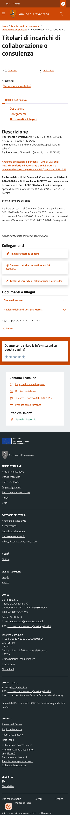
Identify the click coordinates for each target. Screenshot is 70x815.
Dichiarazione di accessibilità (17, 745)
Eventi (5, 582)
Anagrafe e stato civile (14, 521)
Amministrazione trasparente (25, 26)
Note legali (8, 740)
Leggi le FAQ (8, 753)
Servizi (38, 799)
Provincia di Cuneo (12, 724)
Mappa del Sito (23, 803)
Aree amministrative (13, 471)
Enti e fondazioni (11, 482)
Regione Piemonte (12, 3)
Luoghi (5, 577)
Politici (5, 498)
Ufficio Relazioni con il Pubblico (18, 659)
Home (5, 26)
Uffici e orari (8, 664)
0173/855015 (20, 612)
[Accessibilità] (8, 806)
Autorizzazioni (9, 526)
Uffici (4, 503)
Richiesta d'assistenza (14, 765)
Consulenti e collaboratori (14, 29)
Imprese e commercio (13, 536)
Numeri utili (8, 669)
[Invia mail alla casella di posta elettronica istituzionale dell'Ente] (26, 621)
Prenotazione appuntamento (17, 761)
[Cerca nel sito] (60, 14)
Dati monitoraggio (11, 799)
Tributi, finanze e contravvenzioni (19, 541)
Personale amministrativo (16, 492)
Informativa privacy (12, 734)
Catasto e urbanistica (13, 531)
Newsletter (8, 786)
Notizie (5, 559)
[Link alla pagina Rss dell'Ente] (4, 782)
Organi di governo (11, 487)
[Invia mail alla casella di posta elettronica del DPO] (18, 687)
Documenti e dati (11, 477)
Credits (59, 799)
